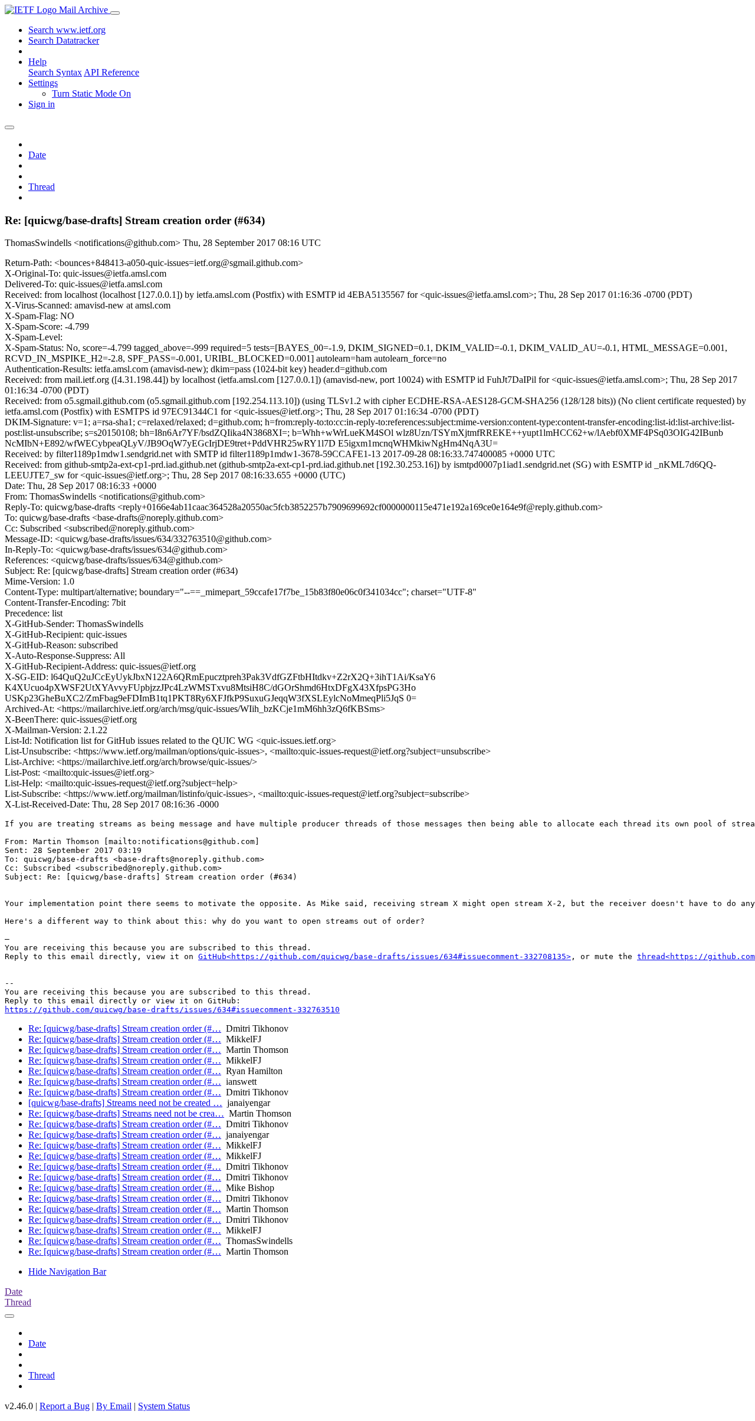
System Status (164, 1406)
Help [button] (37, 62)
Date (37, 155)
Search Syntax (55, 72)
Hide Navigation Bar (67, 1271)
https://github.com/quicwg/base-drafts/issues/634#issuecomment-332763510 (172, 1009)
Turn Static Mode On (91, 93)
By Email (114, 1406)
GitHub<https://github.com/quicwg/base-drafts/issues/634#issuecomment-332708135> (384, 956)
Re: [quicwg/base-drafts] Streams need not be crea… (126, 1113)
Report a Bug (65, 1406)
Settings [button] (43, 83)
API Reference (111, 72)
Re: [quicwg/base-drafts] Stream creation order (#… (124, 1028)
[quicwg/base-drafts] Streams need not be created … (125, 1103)
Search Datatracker (63, 40)
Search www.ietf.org (67, 30)
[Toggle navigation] (115, 13)
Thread (41, 187)
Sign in (41, 104)
